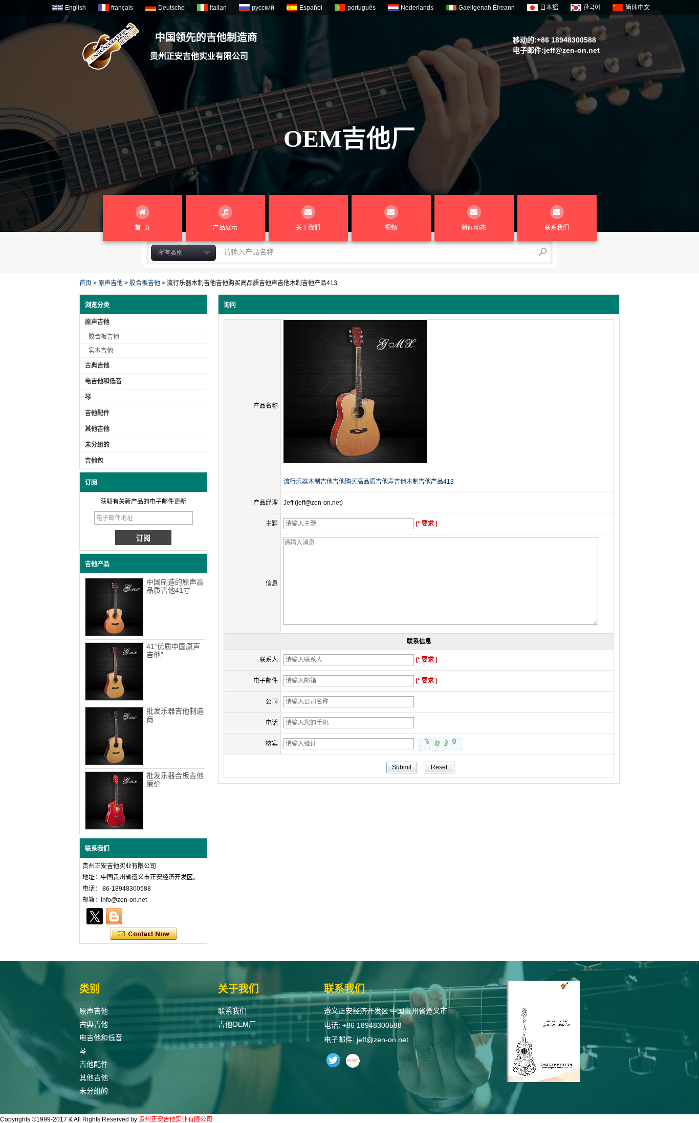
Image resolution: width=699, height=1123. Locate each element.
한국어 (591, 7)
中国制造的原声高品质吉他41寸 (175, 586)
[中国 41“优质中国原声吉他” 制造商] (114, 671)
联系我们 (232, 1011)
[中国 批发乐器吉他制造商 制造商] (114, 736)
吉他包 (94, 460)
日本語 (549, 7)
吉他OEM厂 (237, 1024)
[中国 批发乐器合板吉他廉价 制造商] (114, 800)
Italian (218, 7)
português (361, 7)
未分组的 (97, 444)
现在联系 (144, 934)
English (75, 7)
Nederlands (417, 7)
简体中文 (637, 7)
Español (310, 7)
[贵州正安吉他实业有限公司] (110, 46)
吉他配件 (97, 413)
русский (263, 7)
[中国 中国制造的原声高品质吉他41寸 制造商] (114, 607)
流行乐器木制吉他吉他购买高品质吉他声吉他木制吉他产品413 (368, 481)
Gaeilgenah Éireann (486, 7)
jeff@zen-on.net (572, 50)
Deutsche (171, 7)
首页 (85, 283)
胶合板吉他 (144, 283)
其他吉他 (97, 429)
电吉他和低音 (103, 381)
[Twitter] (94, 916)
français (122, 7)
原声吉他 (110, 283)
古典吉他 (97, 365)
